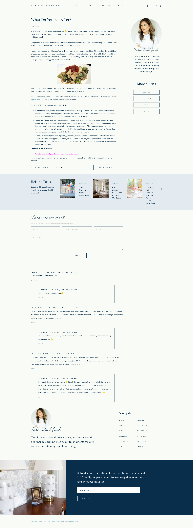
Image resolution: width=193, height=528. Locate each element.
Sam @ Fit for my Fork (43, 272)
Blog (121, 431)
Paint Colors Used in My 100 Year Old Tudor (117, 192)
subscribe (87, 498)
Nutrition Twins (87, 120)
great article (37, 100)
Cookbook (142, 431)
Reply (33, 280)
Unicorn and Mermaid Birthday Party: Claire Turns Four (150, 195)
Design (146, 111)
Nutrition (146, 105)
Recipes (146, 92)
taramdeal (44, 290)
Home (121, 420)
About (122, 426)
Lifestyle (146, 98)
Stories (77, 5)
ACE (49, 100)
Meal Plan (142, 426)
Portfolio (105, 5)
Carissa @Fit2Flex (40, 308)
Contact (120, 5)
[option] (76, 189)
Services (91, 5)
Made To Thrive (74, 521)
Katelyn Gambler (65, 521)
